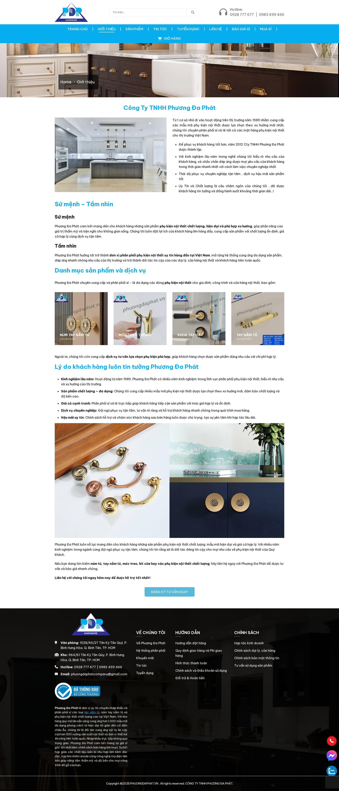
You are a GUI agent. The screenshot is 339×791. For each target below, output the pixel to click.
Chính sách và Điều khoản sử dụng (201, 671)
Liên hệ (215, 29)
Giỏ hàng (172, 38)
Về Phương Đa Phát (150, 643)
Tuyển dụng (188, 29)
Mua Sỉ (266, 29)
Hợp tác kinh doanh (249, 643)
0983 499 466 (271, 14)
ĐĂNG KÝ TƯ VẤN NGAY (169, 592)
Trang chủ (77, 29)
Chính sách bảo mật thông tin (256, 658)
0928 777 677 (242, 14)
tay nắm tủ (91, 712)
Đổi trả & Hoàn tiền (190, 678)
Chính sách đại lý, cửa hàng (254, 650)
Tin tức (160, 29)
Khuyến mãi (145, 658)
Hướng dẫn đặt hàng (190, 643)
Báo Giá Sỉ (241, 29)
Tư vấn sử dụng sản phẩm (253, 665)
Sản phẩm (134, 29)
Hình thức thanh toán (191, 663)
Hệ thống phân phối (150, 650)
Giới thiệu (107, 29)
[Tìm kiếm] (193, 12)
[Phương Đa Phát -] (71, 12)
